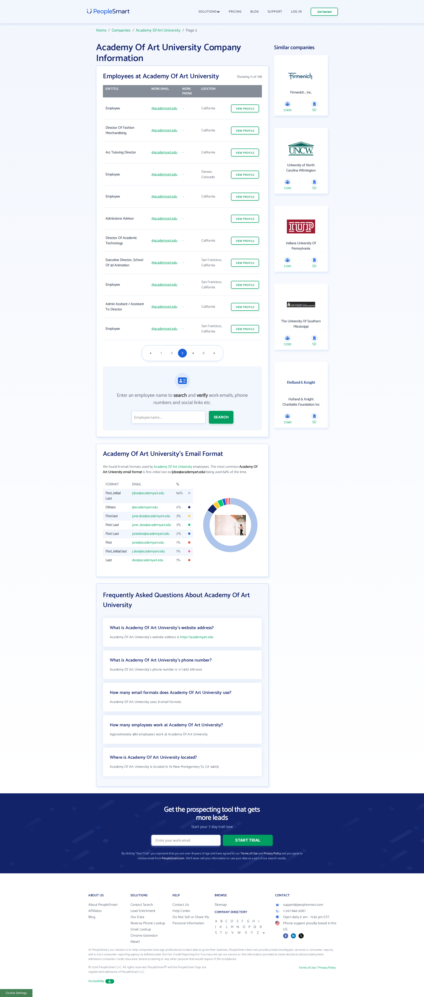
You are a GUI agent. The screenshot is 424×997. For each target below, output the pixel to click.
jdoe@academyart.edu (148, 493)
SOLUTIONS (208, 11)
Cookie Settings (16, 993)
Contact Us (180, 905)
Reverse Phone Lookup (148, 923)
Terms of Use (249, 853)
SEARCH (221, 417)
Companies (121, 30)
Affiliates (95, 911)
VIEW (245, 109)
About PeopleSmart (102, 905)
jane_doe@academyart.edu (151, 525)
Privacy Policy (272, 853)
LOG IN (296, 11)
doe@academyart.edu (147, 560)
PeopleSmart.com (173, 858)
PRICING (235, 11)
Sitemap (221, 905)
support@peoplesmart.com (303, 905)
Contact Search (142, 905)
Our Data (137, 917)
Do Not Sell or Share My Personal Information (190, 920)
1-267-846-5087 (294, 911)
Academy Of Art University (158, 30)
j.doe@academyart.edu (148, 551)
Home (101, 30)
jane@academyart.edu (148, 543)
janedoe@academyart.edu (150, 534)
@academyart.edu (164, 108)
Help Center (181, 911)
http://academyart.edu (196, 637)
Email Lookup (141, 929)
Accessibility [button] (96, 981)
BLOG (254, 11)
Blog (91, 917)
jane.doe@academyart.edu (151, 516)
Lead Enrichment (143, 911)
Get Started (324, 12)
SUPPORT (275, 11)
